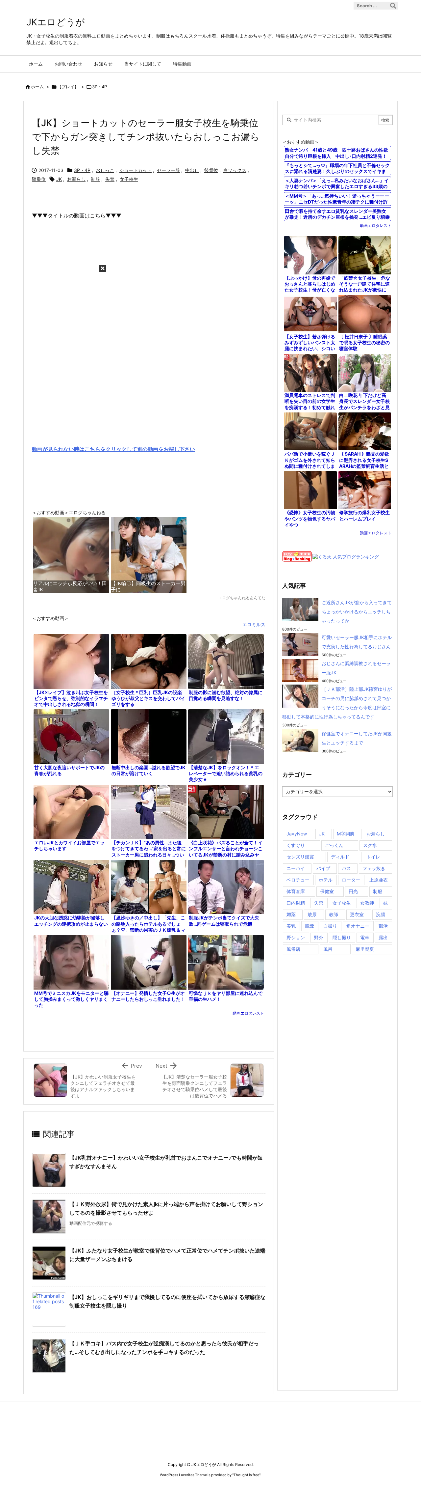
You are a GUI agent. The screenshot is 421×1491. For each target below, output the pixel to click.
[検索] (393, 6)
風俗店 (293, 949)
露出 (383, 937)
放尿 (312, 914)
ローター (351, 880)
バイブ (323, 868)
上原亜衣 (378, 880)
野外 (318, 937)
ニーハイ (295, 868)
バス (346, 868)
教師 (333, 914)
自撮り (330, 926)
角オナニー (357, 926)
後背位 (211, 170)
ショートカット (135, 170)
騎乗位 (39, 179)
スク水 (370, 845)
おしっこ (105, 170)
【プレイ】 (68, 86)
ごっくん (334, 845)
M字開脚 (346, 833)
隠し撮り (342, 937)
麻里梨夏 (365, 949)
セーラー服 (168, 170)
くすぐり (295, 845)
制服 (95, 179)
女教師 (367, 903)
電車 (364, 937)
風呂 (328, 949)
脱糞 (309, 926)
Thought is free (246, 1475)
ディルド (340, 856)
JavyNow (296, 833)
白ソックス (234, 170)
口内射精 (295, 903)
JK (59, 179)
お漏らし (76, 179)
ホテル (326, 880)
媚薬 (291, 914)
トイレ (373, 856)
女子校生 (129, 179)
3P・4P (99, 86)
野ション (295, 937)
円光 (353, 891)
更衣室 (357, 914)
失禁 (109, 179)
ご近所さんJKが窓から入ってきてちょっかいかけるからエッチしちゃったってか (357, 612)
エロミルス (253, 624)
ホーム (37, 86)
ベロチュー (298, 880)
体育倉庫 (295, 891)
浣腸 (380, 914)
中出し (192, 170)
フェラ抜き (373, 868)
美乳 (291, 926)
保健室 (327, 891)
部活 (383, 926)
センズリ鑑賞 (300, 856)
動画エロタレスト (248, 1013)
